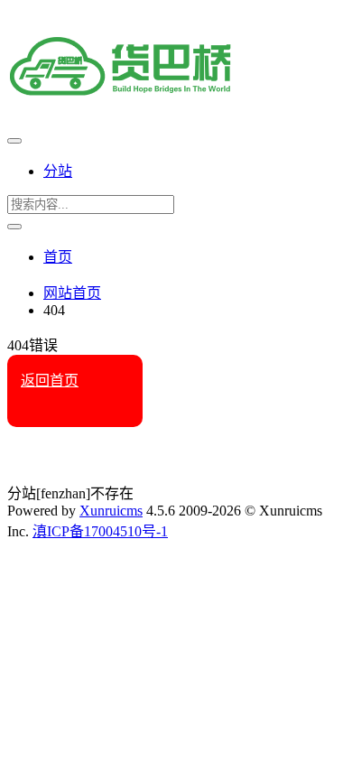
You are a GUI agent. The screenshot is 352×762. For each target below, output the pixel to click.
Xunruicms (111, 510)
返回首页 (50, 380)
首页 (57, 257)
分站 (57, 171)
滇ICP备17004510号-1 (100, 531)
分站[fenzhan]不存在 (70, 493)
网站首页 (72, 293)
